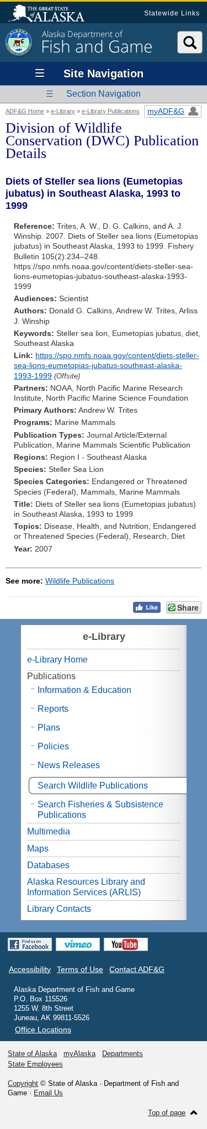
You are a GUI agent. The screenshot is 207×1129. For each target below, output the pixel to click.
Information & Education (84, 690)
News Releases (69, 765)
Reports (53, 708)
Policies (53, 746)
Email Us (48, 1093)
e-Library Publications (111, 111)
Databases (48, 865)
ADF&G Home (25, 111)
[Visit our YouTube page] (126, 944)
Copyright (23, 1083)
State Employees (35, 1064)
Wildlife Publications (79, 580)
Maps (38, 848)
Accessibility (30, 969)
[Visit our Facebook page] (30, 944)
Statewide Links (172, 13)
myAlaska (79, 1053)
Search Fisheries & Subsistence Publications (100, 810)
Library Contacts (59, 908)
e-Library (63, 111)
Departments (122, 1053)
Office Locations (43, 1029)
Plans (49, 727)
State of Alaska (51, 14)
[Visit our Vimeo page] (78, 944)
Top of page (166, 1113)
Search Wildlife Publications (93, 785)
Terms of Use (80, 969)
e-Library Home (57, 659)
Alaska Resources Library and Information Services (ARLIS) (86, 887)
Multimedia (48, 831)
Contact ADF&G (136, 969)
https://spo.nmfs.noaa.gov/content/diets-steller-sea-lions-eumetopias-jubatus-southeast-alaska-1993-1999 (106, 365)
